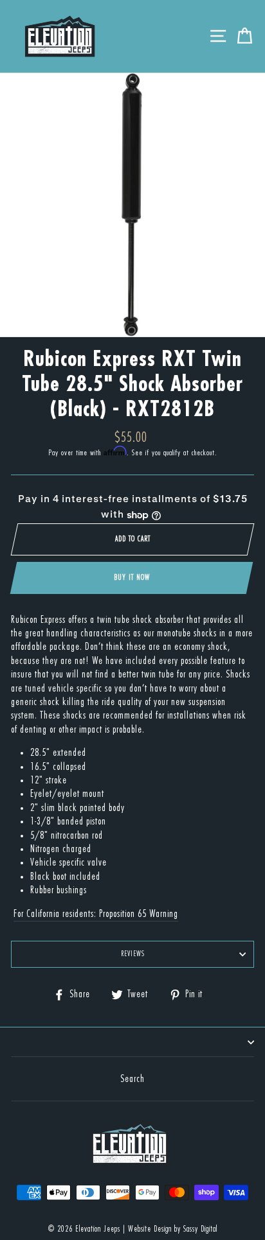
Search (132, 1079)
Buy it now (132, 577)
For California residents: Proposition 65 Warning (96, 914)
